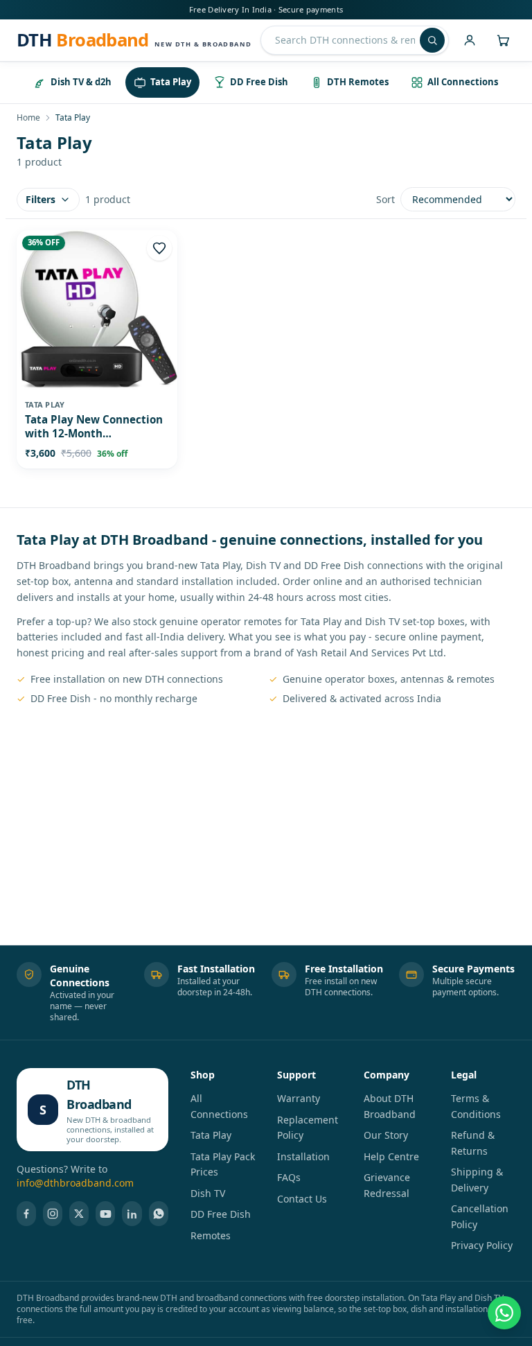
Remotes (210, 1235)
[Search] (432, 40)
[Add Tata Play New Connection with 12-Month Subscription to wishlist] (159, 248)
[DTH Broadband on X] (79, 1213)
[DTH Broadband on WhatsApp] (158, 1213)
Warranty (298, 1098)
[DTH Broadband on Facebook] (26, 1213)
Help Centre (391, 1156)
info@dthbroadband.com (75, 1182)
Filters (40, 199)
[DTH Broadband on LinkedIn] (131, 1213)
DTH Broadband (99, 1094)
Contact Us (302, 1198)
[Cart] (502, 40)
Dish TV (207, 1193)
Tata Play (210, 1135)
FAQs (289, 1177)
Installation (303, 1156)
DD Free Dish (220, 1214)
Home (28, 117)
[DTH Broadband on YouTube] (105, 1213)
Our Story (386, 1135)
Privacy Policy (482, 1245)
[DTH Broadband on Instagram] (52, 1213)
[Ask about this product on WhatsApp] (504, 1312)
